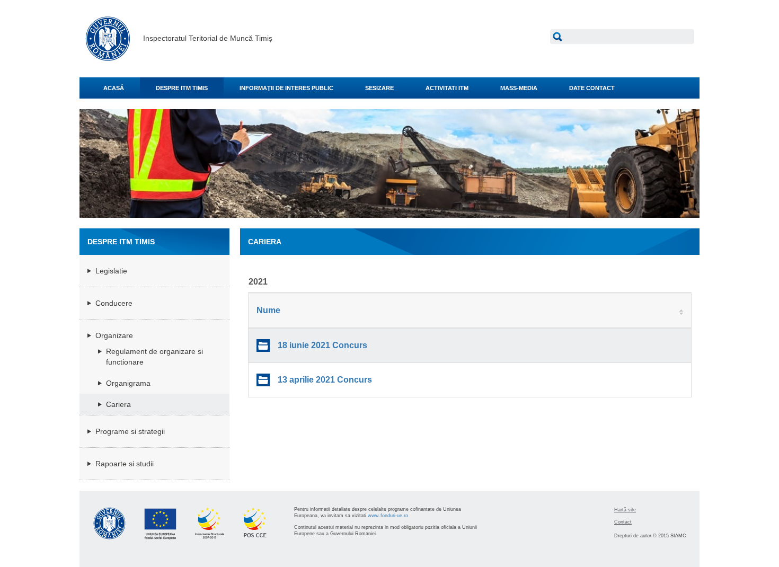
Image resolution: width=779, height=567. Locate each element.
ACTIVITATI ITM (447, 88)
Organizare (114, 335)
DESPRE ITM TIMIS (182, 88)
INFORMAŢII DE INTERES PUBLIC (286, 88)
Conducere (113, 303)
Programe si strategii (130, 431)
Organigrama (128, 383)
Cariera (118, 404)
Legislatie (111, 271)
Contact (623, 522)
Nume (268, 310)
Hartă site (625, 509)
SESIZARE (379, 88)
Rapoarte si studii (124, 463)
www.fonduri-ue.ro (388, 515)
